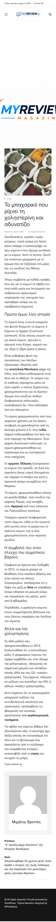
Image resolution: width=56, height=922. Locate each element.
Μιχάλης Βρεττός (38, 232)
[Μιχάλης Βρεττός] (28, 795)
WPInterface (10, 906)
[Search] (50, 14)
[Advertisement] (28, 51)
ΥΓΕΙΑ (9, 199)
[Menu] (6, 14)
